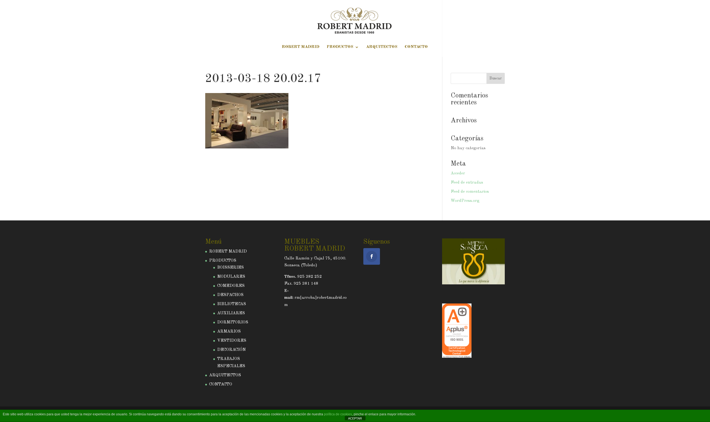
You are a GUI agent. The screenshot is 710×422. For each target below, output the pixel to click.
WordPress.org (465, 201)
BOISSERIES (230, 268)
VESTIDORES (231, 341)
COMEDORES (231, 286)
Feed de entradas (467, 183)
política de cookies (338, 414)
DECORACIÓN (231, 350)
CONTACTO (416, 47)
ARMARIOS (229, 332)
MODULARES (231, 277)
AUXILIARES (231, 313)
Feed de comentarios (470, 192)
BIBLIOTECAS (231, 304)
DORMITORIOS (232, 322)
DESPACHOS (230, 295)
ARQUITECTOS (381, 47)
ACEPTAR (355, 418)
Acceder (458, 173)
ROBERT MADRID (301, 47)
